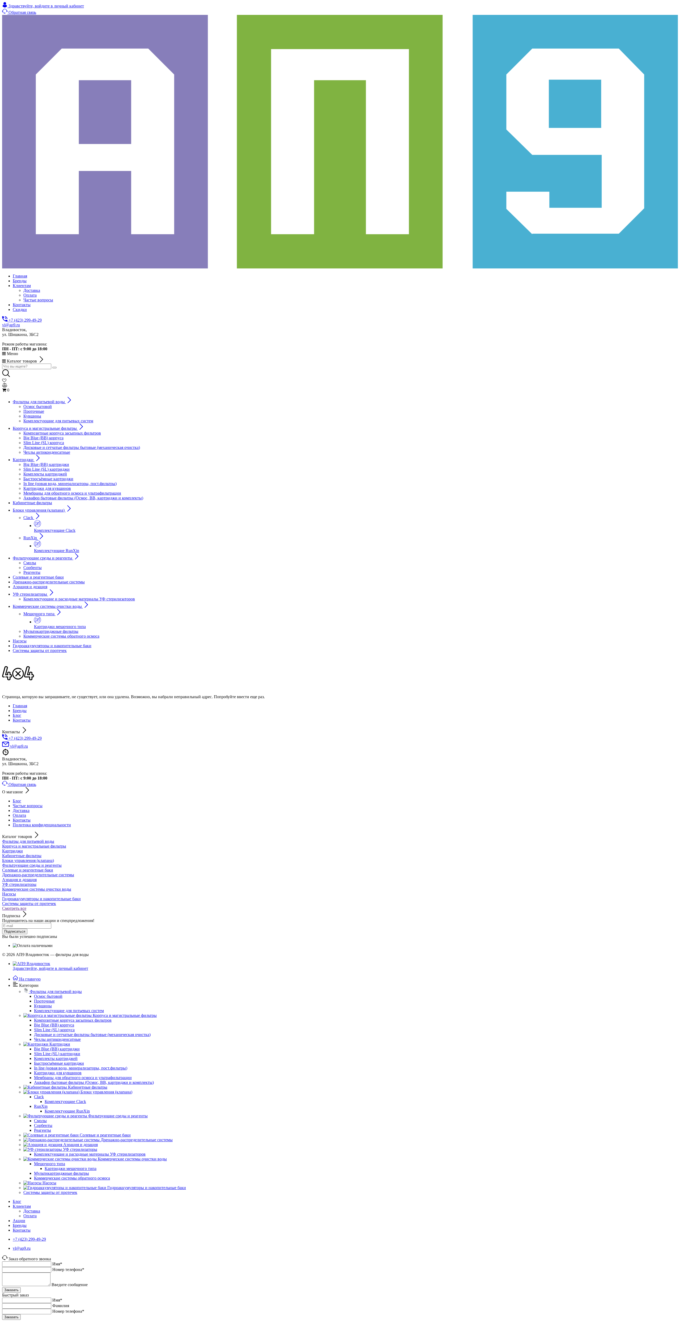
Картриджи (12, 851)
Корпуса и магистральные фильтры (34, 846)
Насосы (9, 894)
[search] (54, 367)
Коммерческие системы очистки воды (36, 889)
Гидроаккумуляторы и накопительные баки (41, 898)
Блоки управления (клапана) (28, 860)
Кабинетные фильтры (21, 855)
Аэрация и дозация (19, 879)
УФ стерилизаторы (19, 884)
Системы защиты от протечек (29, 903)
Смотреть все (14, 908)
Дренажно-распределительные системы (38, 875)
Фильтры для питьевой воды (28, 841)
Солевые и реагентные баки (27, 870)
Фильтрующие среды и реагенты (32, 865)
